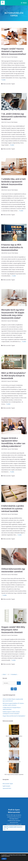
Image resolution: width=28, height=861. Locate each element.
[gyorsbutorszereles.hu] (3, 2)
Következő (14, 674)
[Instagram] (15, 689)
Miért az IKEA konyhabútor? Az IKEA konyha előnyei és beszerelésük (13, 375)
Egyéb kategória (6, 786)
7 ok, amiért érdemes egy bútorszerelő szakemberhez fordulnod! (13, 116)
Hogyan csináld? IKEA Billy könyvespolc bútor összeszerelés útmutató (13, 630)
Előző (3, 674)
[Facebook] (12, 689)
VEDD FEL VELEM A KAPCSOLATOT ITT (13, 828)
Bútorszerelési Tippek (9, 83)
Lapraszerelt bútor (7, 788)
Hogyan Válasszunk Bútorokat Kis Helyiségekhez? (14, 716)
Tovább (3, 79)
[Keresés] (19, 683)
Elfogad (4, 858)
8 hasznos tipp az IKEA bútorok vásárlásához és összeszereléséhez (12, 247)
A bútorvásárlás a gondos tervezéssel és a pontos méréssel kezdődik (12, 508)
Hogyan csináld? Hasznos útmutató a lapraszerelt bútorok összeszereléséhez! (13, 51)
